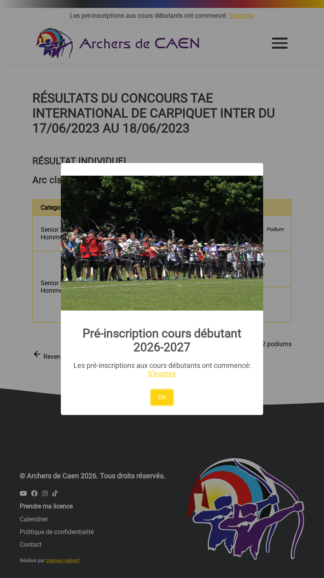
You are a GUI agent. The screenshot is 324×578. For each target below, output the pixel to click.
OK (162, 397)
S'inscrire (162, 374)
